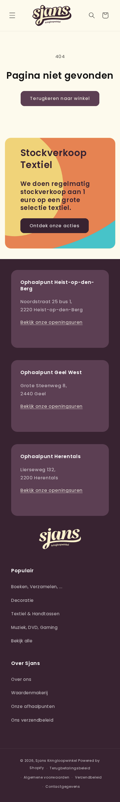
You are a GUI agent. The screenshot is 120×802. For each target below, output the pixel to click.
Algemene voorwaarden (46, 777)
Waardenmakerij (29, 693)
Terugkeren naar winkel (60, 98)
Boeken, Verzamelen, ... (36, 587)
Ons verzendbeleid (32, 720)
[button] (12, 15)
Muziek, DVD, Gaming (34, 627)
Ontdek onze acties (55, 225)
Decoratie (22, 600)
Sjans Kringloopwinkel (56, 760)
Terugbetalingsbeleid (70, 768)
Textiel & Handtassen (35, 614)
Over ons (21, 679)
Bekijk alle (21, 641)
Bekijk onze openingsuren (51, 322)
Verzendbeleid (88, 777)
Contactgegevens (62, 786)
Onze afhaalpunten (33, 706)
